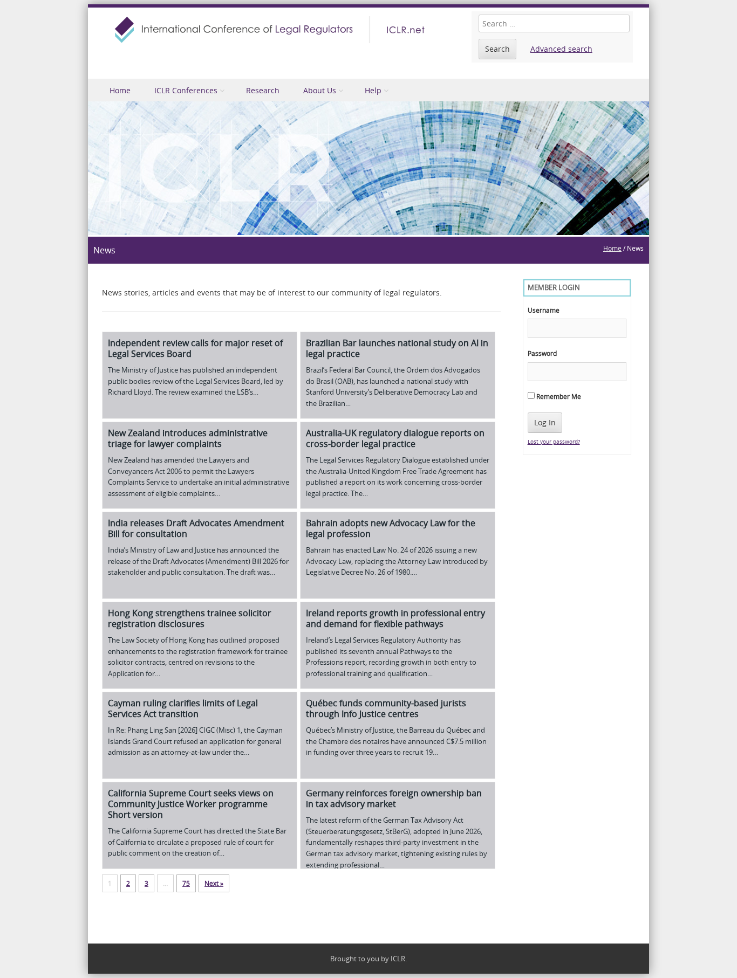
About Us (319, 90)
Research (262, 90)
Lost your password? (554, 441)
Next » (213, 883)
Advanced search (561, 49)
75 (186, 883)
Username (543, 310)
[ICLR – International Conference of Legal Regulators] (271, 30)
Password (542, 353)
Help (373, 90)
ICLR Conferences (185, 90)
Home (120, 90)
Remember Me (558, 396)
